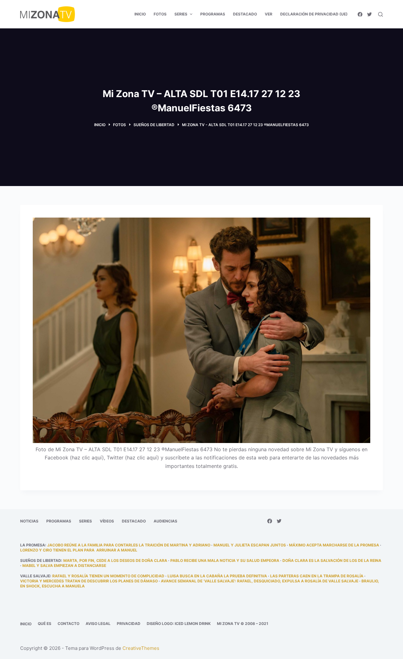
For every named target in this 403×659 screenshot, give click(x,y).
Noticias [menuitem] (29, 521)
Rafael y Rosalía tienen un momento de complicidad (108, 576)
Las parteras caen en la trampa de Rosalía (316, 576)
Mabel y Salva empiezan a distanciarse (64, 565)
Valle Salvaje (35, 576)
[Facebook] (360, 14)
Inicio (25, 623)
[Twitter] (369, 14)
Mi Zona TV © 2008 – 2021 (242, 623)
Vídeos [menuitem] (107, 521)
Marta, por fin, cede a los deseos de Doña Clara (115, 560)
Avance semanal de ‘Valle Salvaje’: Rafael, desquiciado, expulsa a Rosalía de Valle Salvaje (259, 581)
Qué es (44, 623)
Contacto (68, 623)
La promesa (32, 545)
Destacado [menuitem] (245, 14)
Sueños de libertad (40, 560)
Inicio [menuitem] (140, 14)
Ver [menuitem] (268, 14)
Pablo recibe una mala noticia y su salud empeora (224, 560)
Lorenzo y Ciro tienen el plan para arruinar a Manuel (78, 550)
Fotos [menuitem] (160, 14)
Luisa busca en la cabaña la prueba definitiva (217, 576)
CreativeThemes (140, 648)
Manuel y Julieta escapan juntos (249, 545)
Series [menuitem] (180, 14)
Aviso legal (98, 623)
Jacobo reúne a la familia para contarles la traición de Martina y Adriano (128, 545)
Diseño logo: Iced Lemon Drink (179, 623)
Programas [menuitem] (212, 14)
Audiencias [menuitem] (165, 521)
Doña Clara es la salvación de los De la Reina (331, 560)
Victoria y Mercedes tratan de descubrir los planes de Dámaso (89, 581)
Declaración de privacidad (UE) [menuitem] (314, 14)
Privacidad (128, 623)
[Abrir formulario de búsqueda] (380, 14)
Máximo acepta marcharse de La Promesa (334, 545)
